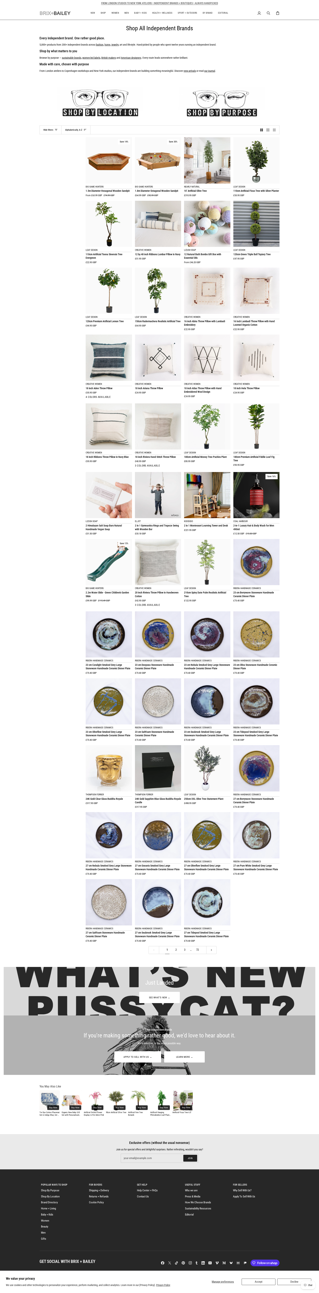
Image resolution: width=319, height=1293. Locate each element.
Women (45, 1220)
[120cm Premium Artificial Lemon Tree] (109, 291)
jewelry (115, 44)
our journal (209, 70)
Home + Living (48, 1208)
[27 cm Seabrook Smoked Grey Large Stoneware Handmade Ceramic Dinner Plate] (158, 902)
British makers (108, 57)
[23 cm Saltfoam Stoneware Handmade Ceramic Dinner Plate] (158, 701)
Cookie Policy (96, 1202)
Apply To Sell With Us (244, 1196)
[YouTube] (210, 1263)
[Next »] (211, 950)
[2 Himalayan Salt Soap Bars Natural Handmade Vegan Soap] (109, 495)
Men (43, 1232)
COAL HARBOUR (240, 521)
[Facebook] (162, 1263)
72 (197, 949)
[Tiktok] (176, 1263)
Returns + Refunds (99, 1196)
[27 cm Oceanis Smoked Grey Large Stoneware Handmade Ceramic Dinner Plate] (158, 835)
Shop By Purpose (50, 1190)
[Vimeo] (217, 1263)
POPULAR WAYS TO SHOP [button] (54, 1184)
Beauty (44, 1226)
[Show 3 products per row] (268, 130)
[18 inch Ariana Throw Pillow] (158, 358)
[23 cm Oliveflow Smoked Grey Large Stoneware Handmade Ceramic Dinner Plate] (109, 701)
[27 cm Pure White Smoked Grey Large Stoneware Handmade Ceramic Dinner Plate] (256, 835)
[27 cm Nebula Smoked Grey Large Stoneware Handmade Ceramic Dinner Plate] (109, 835)
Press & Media (192, 1196)
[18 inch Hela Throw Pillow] (256, 358)
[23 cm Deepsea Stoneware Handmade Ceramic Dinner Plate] (158, 634)
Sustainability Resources (198, 1208)
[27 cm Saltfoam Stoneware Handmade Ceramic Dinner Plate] (109, 902)
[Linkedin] (203, 1263)
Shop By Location (50, 1196)
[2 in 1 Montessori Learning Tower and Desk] (207, 495)
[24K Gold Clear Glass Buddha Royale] (109, 768)
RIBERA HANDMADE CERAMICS (247, 588)
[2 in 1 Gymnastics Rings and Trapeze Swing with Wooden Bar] (158, 495)
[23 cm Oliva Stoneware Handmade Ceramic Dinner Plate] (256, 634)
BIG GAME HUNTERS (95, 186)
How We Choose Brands (198, 1202)
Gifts (43, 1238)
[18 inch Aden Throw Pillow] (109, 358)
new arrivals (190, 70)
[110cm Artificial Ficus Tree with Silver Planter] (256, 160)
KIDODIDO (188, 521)
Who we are (191, 1190)
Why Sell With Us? (242, 1190)
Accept (258, 1281)
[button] (93, 13)
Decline (294, 1281)
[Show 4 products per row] (275, 130)
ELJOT (138, 521)
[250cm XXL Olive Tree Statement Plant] (207, 768)
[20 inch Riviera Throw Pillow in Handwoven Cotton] (158, 562)
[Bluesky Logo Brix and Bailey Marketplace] (231, 1263)
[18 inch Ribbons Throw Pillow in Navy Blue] (109, 426)
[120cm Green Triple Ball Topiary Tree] (256, 224)
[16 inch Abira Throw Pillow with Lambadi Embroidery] (207, 291)
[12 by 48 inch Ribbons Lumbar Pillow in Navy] (158, 224)
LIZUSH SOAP (190, 250)
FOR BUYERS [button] (95, 1184)
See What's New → (159, 997)
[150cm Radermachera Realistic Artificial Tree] (158, 291)
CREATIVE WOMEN (143, 250)
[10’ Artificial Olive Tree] (207, 160)
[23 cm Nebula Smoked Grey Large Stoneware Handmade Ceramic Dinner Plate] (207, 634)
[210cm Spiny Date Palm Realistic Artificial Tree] (207, 562)
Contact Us (143, 1196)
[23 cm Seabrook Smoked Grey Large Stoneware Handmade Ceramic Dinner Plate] (207, 701)
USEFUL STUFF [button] (192, 1184)
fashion (99, 44)
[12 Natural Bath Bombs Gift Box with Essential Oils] (207, 224)
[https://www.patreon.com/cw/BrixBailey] (245, 1263)
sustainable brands (71, 57)
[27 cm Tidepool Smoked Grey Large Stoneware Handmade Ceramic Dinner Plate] (207, 902)
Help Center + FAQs (147, 1190)
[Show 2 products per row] (261, 130)
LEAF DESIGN (239, 186)
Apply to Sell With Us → (138, 1057)
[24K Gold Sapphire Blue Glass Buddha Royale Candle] (158, 768)
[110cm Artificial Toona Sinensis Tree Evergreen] (109, 224)
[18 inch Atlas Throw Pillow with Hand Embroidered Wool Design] (207, 358)
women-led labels (91, 57)
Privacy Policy (163, 1285)
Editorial (189, 1214)
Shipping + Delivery (99, 1190)
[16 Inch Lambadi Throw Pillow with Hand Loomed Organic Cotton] (256, 291)
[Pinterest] (183, 1263)
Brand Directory (49, 1202)
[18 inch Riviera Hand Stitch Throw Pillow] (158, 426)
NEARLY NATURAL (192, 186)
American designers (131, 57)
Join (190, 1158)
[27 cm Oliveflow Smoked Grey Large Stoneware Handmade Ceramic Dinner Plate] (207, 835)
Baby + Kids (47, 1214)
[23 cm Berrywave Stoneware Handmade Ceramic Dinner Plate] (256, 562)
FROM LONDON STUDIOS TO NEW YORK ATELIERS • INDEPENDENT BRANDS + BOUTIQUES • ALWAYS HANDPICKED (159, 3)
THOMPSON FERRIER (95, 794)
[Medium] (224, 1263)
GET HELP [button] (142, 1184)
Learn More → (184, 1057)
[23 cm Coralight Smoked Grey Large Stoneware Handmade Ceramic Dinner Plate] (109, 634)
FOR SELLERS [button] (240, 1184)
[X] (169, 1263)
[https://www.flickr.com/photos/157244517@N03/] (238, 1263)
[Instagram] (190, 1263)
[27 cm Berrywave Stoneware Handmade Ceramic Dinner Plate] (256, 768)
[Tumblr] (197, 1263)
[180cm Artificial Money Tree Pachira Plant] (207, 426)
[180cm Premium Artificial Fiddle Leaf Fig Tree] (256, 426)
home (107, 44)
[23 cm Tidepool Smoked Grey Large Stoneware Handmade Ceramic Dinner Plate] (256, 701)
